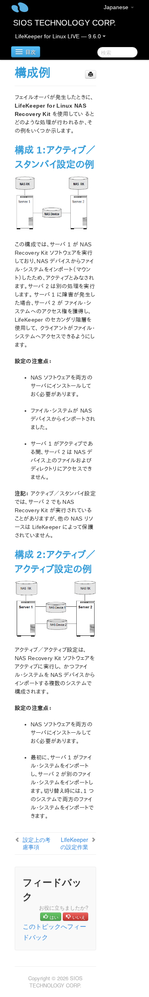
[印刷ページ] (90, 74)
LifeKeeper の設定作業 (74, 843)
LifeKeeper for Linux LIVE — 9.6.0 (59, 36)
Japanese (117, 7)
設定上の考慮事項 (36, 843)
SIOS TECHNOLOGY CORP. (64, 22)
